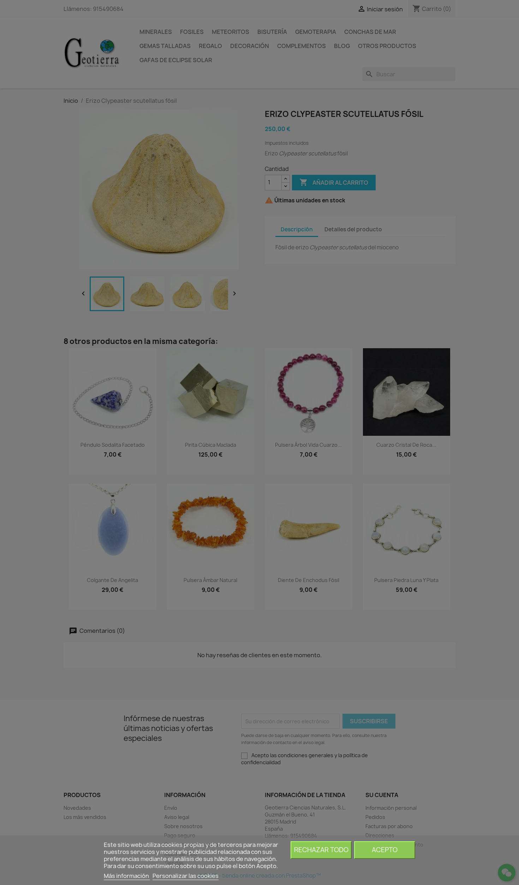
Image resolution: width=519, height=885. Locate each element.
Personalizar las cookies (186, 876)
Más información (127, 876)
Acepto (385, 849)
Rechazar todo (321, 849)
